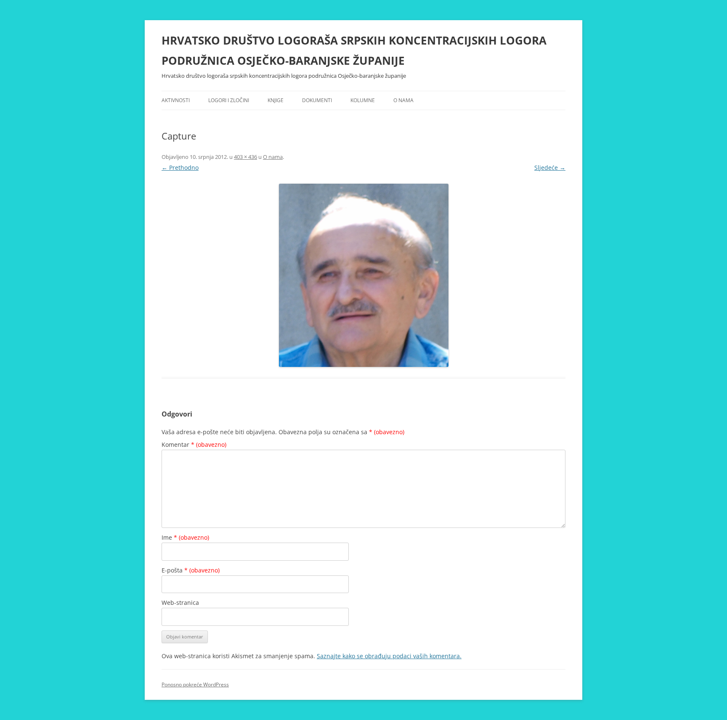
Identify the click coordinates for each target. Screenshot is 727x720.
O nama (403, 100)
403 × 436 (245, 157)
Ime (185, 537)
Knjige (276, 100)
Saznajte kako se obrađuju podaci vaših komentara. (389, 656)
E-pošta (191, 570)
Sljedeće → (549, 167)
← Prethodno (180, 167)
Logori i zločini (228, 100)
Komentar (194, 444)
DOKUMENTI (317, 100)
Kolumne (362, 100)
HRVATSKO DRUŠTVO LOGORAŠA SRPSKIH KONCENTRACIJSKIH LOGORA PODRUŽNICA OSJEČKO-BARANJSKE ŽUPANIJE (354, 50)
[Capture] (363, 275)
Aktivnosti (176, 100)
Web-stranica (180, 603)
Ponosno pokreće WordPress (195, 684)
